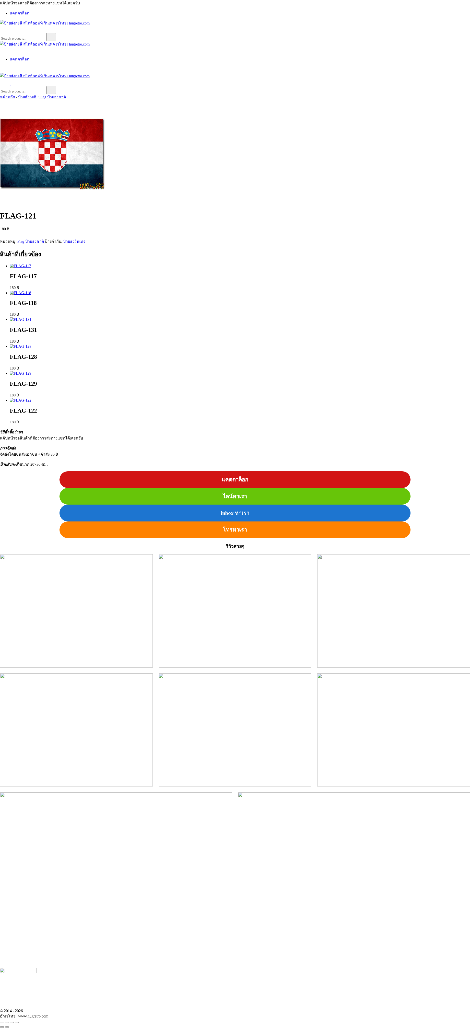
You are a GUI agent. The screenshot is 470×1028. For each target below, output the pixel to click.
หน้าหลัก (7, 97)
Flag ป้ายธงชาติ (52, 97)
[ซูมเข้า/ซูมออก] (2, 1022)
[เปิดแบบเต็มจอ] (7, 1022)
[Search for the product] (51, 37)
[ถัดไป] (7, 1027)
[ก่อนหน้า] (2, 1027)
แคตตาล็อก (19, 13)
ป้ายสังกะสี (27, 97)
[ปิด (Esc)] (17, 1022)
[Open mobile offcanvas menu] (13, 83)
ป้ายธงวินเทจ (74, 241)
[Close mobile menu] (2, 50)
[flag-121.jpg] (52, 204)
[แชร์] (12, 1022)
